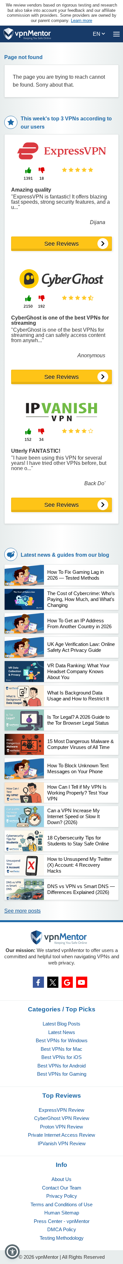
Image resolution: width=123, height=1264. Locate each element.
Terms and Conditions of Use (61, 1204)
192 (41, 306)
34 (41, 439)
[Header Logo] (27, 34)
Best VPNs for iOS (61, 1057)
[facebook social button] (38, 982)
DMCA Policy (61, 1229)
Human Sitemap (61, 1212)
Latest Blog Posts (61, 1023)
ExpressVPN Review (61, 1110)
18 (41, 178)
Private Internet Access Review (61, 1135)
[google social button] (67, 982)
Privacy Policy (61, 1196)
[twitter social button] (52, 982)
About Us (61, 1179)
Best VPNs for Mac (61, 1049)
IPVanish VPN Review (62, 1143)
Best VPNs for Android (61, 1065)
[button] (12, 1251)
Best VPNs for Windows (62, 1040)
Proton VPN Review (61, 1126)
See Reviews (61, 243)
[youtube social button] (81, 982)
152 (28, 439)
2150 (28, 306)
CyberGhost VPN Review (61, 1118)
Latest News (61, 1032)
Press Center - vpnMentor (62, 1221)
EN (97, 34)
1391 (28, 178)
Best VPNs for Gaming (61, 1074)
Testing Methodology (62, 1238)
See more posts (22, 911)
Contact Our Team (61, 1188)
